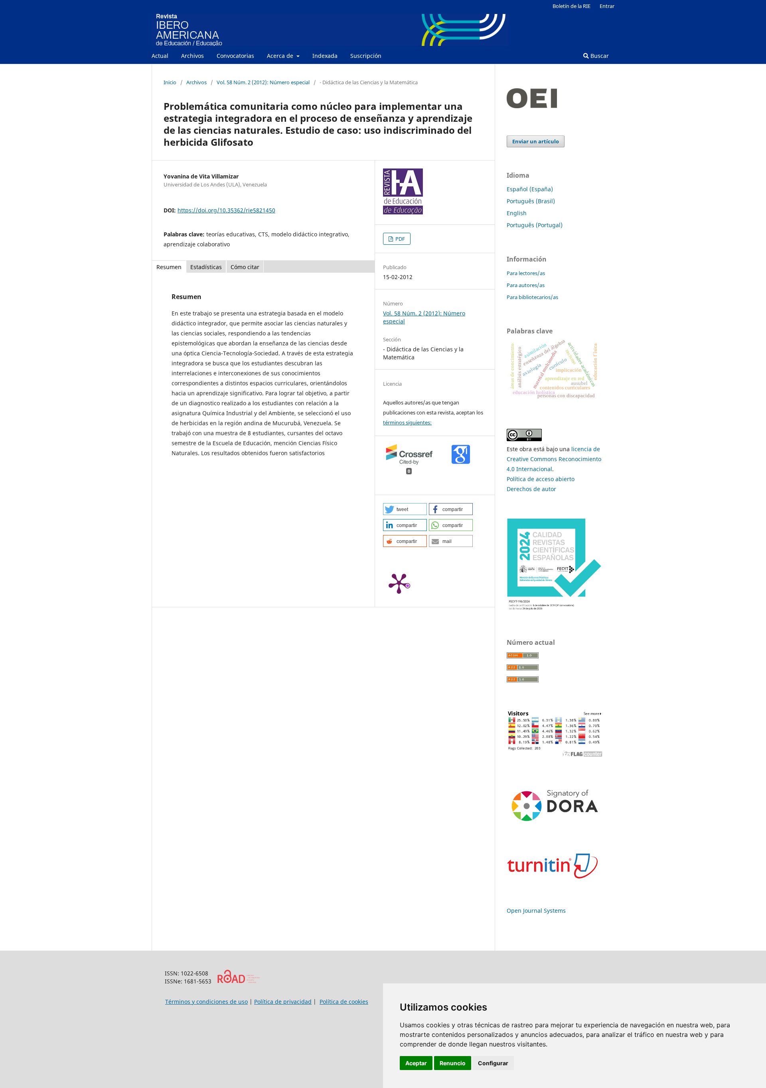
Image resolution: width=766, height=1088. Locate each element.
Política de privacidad (283, 1001)
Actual (160, 55)
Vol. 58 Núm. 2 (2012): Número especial (263, 82)
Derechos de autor (531, 489)
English (517, 213)
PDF (399, 238)
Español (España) (530, 189)
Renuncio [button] (453, 1063)
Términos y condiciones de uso (206, 1001)
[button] (405, 509)
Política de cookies (344, 1001)
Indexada (325, 55)
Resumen (169, 267)
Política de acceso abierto (540, 479)
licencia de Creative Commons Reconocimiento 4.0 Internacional (554, 459)
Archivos (192, 55)
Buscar (599, 55)
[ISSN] (238, 981)
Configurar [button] (493, 1063)
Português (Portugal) (535, 225)
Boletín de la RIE (571, 6)
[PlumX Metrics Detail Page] (399, 583)
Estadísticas (206, 267)
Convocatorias (235, 55)
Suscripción (365, 55)
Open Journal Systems (536, 910)
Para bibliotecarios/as (532, 297)
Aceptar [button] (416, 1063)
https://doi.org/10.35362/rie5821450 (226, 210)
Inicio (170, 82)
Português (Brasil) (531, 201)
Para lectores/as (526, 273)
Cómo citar (245, 267)
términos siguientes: (407, 422)
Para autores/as (526, 285)
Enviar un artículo (535, 141)
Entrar (607, 6)
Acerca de (281, 55)
